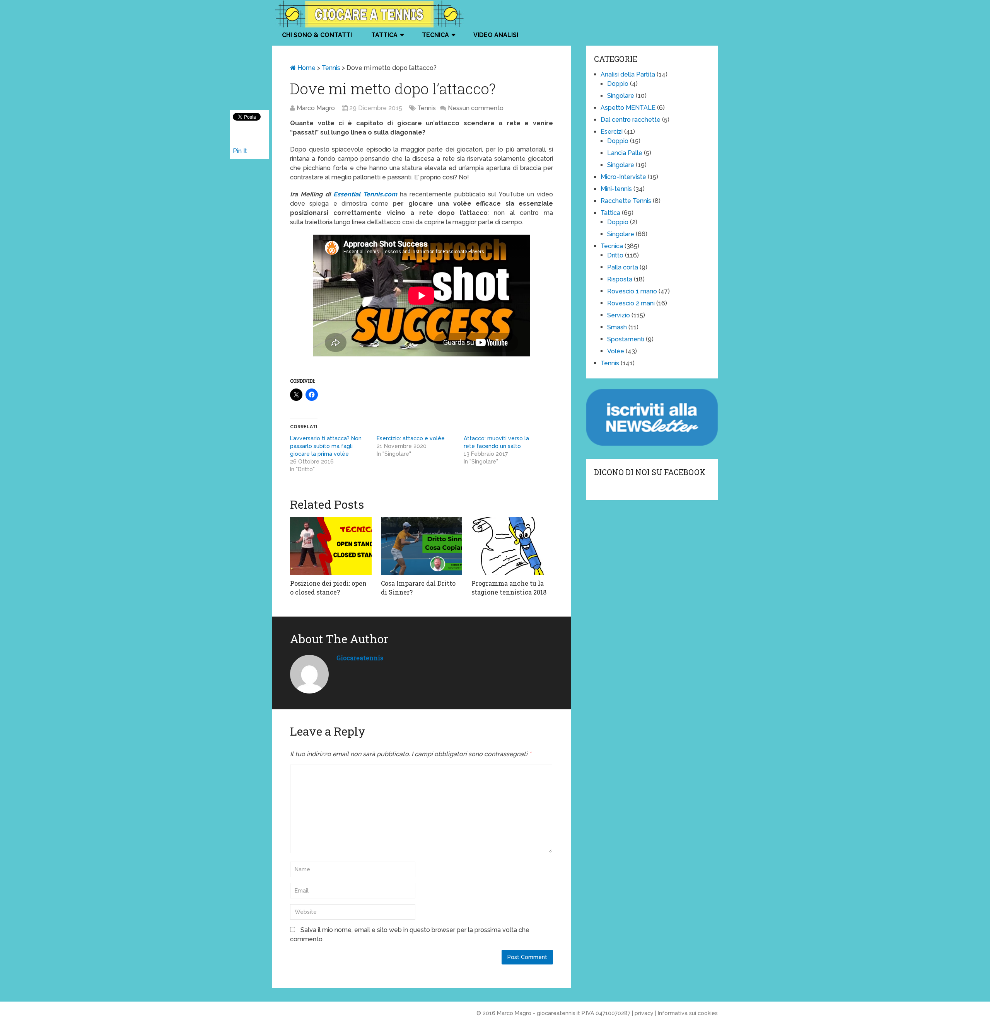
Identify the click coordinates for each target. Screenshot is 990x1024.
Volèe (615, 351)
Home (306, 68)
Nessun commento (476, 108)
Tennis (331, 68)
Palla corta (622, 267)
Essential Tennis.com (365, 194)
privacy (644, 1013)
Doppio (617, 83)
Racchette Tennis (626, 200)
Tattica (384, 35)
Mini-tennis (616, 189)
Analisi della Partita (628, 74)
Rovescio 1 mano (632, 291)
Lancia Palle (624, 153)
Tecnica (435, 35)
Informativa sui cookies (688, 1013)
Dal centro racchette (631, 119)
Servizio (618, 315)
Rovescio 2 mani (631, 303)
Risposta (619, 279)
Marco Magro (316, 108)
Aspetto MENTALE (628, 107)
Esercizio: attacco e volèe (411, 438)
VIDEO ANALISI (495, 35)
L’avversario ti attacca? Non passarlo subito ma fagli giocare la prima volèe (326, 446)
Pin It (240, 151)
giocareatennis (359, 658)
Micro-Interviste (623, 177)
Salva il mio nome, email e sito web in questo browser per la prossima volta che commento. (409, 934)
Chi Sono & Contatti (317, 35)
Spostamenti (625, 339)
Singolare (620, 95)
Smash (617, 327)
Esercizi (612, 131)
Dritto (615, 255)
